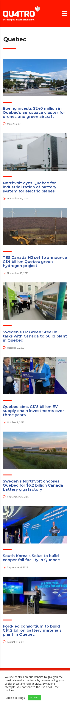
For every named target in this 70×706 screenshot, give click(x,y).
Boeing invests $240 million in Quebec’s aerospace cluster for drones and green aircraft (34, 112)
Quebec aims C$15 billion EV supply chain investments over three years (33, 410)
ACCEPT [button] (34, 697)
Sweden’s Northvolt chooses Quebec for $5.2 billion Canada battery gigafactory (33, 485)
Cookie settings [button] (15, 697)
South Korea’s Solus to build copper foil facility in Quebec (31, 558)
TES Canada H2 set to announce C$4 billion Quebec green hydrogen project (35, 261)
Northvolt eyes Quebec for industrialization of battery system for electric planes (29, 187)
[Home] (21, 13)
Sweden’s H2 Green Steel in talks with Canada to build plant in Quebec (35, 336)
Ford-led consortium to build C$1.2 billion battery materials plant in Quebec (32, 630)
